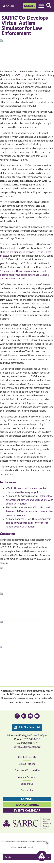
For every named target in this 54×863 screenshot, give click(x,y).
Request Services (27, 777)
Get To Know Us (27, 757)
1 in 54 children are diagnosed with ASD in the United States (25, 251)
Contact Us (27, 790)
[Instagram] (23, 716)
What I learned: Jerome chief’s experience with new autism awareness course (29, 511)
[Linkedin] (30, 716)
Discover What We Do (27, 770)
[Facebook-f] (17, 716)
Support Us (27, 783)
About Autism (27, 763)
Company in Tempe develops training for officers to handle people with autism (28, 522)
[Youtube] (37, 716)
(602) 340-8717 (31, 739)
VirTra (18, 75)
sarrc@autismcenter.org (27, 746)
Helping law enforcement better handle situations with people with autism (29, 499)
